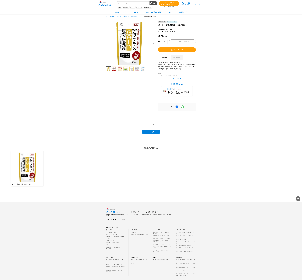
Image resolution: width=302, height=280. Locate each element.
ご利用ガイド (183, 12)
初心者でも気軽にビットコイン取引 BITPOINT (115, 244)
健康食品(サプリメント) (115, 16)
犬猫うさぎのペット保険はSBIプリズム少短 (162, 244)
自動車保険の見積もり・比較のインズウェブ (115, 261)
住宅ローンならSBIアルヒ (181, 239)
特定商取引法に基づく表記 (159, 214)
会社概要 (169, 214)
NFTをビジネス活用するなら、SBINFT (161, 259)
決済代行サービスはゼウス (181, 270)
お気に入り (183, 4)
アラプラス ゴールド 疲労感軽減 (130, 16)
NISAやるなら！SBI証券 (111, 232)
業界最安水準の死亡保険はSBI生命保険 (161, 235)
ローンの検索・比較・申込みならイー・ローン (115, 259)
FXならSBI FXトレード (111, 240)
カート (194, 4)
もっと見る (176, 78)
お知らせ (170, 12)
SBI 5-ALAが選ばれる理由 (153, 12)
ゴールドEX (139, 7)
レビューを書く (151, 132)
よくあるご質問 (151, 212)
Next (152, 43)
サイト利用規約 (134, 214)
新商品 (119, 7)
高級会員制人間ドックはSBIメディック (139, 259)
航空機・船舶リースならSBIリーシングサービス (185, 273)
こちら (179, 31)
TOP (107, 16)
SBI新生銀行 (133, 232)
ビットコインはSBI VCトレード (112, 242)
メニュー (200, 4)
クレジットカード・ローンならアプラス (114, 264)
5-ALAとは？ (136, 12)
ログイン (189, 4)
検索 (154, 3)
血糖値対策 (125, 7)
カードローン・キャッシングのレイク (183, 245)
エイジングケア (147, 7)
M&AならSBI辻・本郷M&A (181, 275)
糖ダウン (132, 7)
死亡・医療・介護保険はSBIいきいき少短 (161, 238)
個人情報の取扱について (145, 214)
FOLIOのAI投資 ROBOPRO (111, 234)
